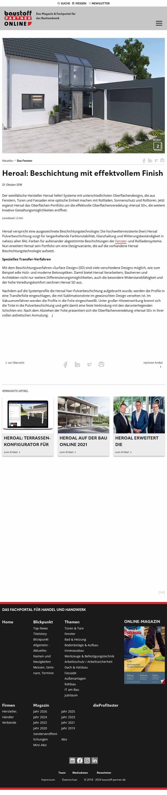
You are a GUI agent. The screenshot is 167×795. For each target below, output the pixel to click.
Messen (80, 3)
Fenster (120, 241)
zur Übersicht (16, 362)
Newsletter (101, 3)
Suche (65, 3)
